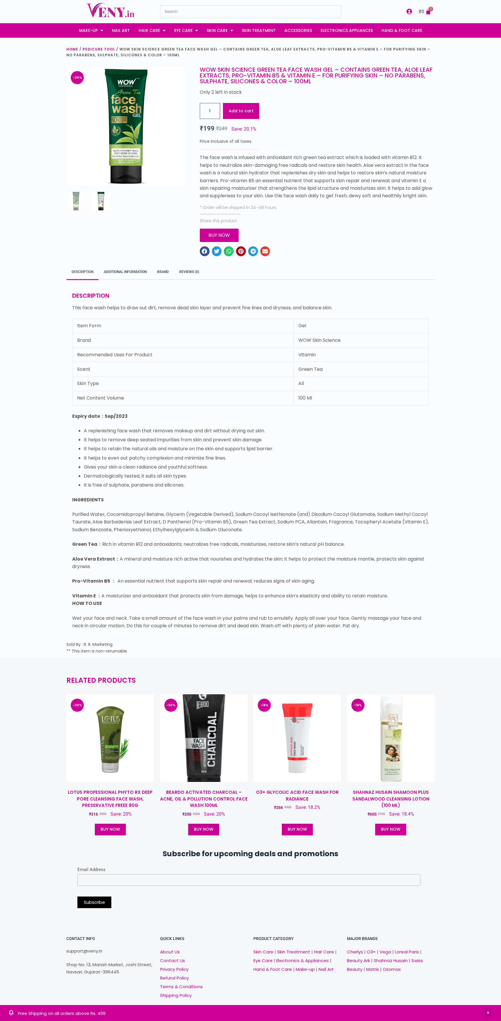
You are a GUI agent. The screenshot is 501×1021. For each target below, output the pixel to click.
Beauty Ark (358, 960)
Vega (385, 952)
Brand (163, 272)
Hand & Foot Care (402, 30)
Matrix (372, 969)
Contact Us (172, 960)
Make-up (88, 30)
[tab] (82, 272)
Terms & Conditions (181, 987)
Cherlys (355, 952)
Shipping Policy (176, 995)
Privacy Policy (174, 969)
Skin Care (217, 30)
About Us (170, 952)
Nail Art (121, 30)
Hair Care (149, 30)
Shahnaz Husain (391, 960)
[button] (205, 251)
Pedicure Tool (99, 49)
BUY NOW (110, 829)
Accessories (298, 30)
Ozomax (392, 969)
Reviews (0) (189, 272)
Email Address (91, 869)
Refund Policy (174, 978)
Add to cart (241, 111)
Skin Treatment (259, 30)
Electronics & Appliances (302, 960)
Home (72, 49)
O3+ (371, 952)
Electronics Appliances (347, 30)
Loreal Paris (407, 952)
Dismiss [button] (488, 1013)
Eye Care (183, 30)
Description (82, 272)
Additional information (125, 272)
